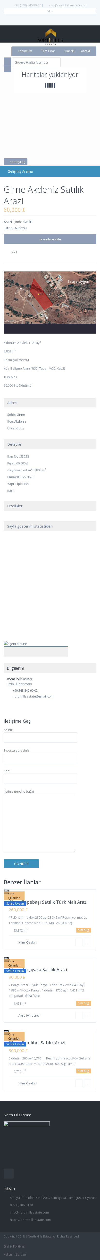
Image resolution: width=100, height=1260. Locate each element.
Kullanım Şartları (15, 1254)
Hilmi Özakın (27, 942)
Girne (8, 227)
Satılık (28, 221)
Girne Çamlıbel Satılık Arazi (37, 1043)
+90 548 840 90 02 (25, 690)
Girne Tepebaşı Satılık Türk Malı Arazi (48, 902)
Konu (7, 771)
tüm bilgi (84, 930)
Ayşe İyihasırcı (35, 646)
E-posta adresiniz (16, 750)
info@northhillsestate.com (68, 5)
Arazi (8, 221)
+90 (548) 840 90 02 (27, 5)
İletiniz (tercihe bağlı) (19, 791)
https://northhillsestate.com (30, 1219)
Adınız (8, 730)
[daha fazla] (32, 996)
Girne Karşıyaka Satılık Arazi (38, 969)
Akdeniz (21, 227)
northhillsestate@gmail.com (33, 696)
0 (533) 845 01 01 (21, 1205)
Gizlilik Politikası (14, 1246)
